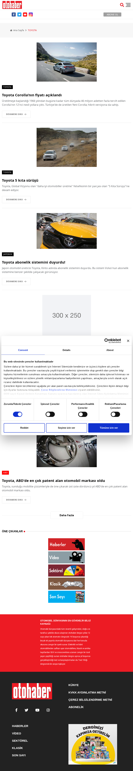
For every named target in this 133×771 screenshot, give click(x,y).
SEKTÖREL (20, 740)
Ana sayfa (18, 30)
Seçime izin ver (66, 427)
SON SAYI (19, 755)
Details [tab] (67, 350)
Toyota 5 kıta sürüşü (20, 180)
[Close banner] (128, 341)
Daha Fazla (67, 515)
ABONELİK (76, 707)
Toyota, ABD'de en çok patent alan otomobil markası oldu (53, 480)
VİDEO (16, 733)
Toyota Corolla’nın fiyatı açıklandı (32, 94)
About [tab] (110, 350)
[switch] (50, 414)
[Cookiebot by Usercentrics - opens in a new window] (107, 340)
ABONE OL (112, 14)
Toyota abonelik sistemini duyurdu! (33, 262)
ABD (5, 472)
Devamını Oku (14, 114)
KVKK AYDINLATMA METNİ (87, 692)
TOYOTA (7, 87)
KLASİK (17, 748)
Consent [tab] (23, 350)
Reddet (24, 427)
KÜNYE (73, 685)
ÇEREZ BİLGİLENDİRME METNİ (90, 699)
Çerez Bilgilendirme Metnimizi (59, 389)
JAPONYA (7, 254)
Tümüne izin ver (109, 427)
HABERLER (20, 726)
